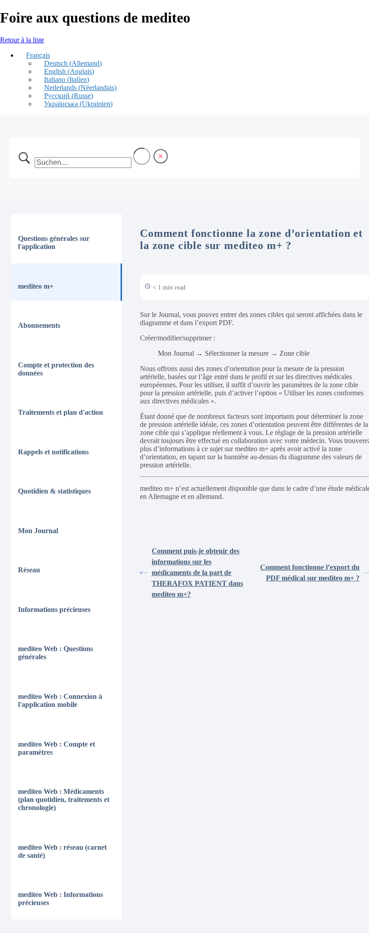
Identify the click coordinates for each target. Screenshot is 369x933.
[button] (34, 55)
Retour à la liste (22, 40)
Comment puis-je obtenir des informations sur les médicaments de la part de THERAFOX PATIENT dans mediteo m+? (197, 572)
